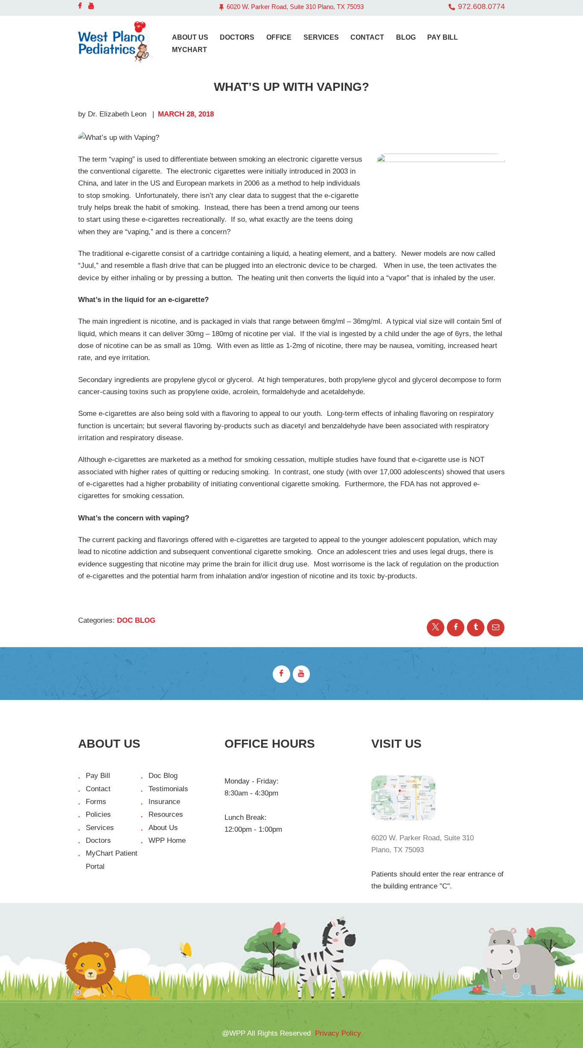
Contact (98, 789)
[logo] (115, 42)
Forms (96, 802)
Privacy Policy (338, 1033)
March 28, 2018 (186, 114)
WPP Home (167, 840)
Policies (98, 814)
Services (100, 828)
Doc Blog (136, 620)
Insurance (164, 802)
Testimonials (168, 789)
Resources (166, 814)
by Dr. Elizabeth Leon (113, 114)
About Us (163, 828)
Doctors (98, 840)
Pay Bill (98, 776)
